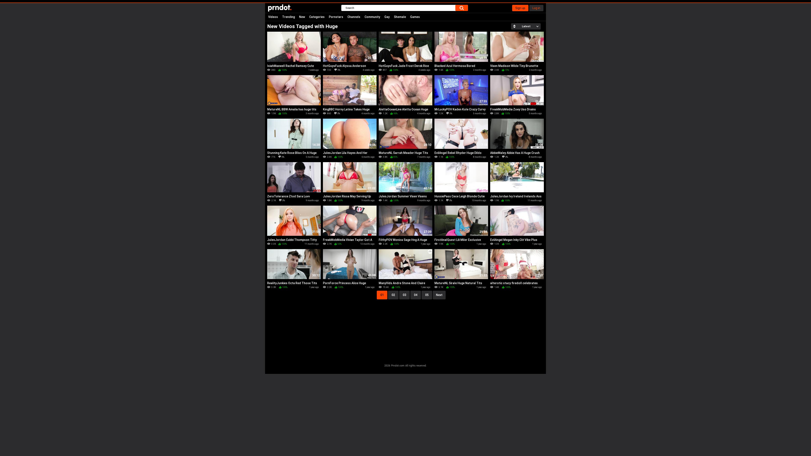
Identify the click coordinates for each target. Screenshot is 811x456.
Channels (353, 17)
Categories (317, 17)
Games (415, 17)
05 (427, 295)
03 (404, 295)
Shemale (400, 17)
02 (393, 295)
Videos (273, 17)
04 (415, 295)
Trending (288, 17)
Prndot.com (397, 365)
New (302, 17)
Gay (387, 17)
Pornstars (336, 17)
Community (372, 17)
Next (439, 295)
